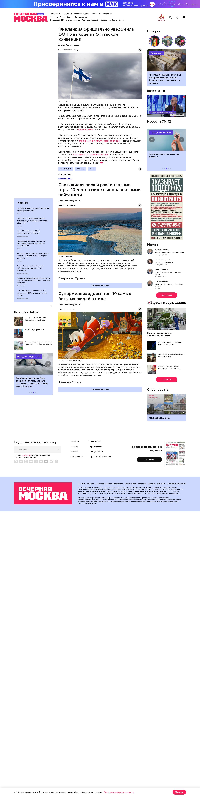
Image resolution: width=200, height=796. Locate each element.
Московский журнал (80, 14)
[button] (18, 363)
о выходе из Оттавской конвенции (90, 154)
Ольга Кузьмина (162, 281)
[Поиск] (170, 17)
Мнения (153, 244)
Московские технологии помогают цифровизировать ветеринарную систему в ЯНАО (31, 243)
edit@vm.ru (138, 493)
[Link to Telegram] (41, 461)
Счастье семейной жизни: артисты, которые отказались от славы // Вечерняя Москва (180, 41)
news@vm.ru (175, 493)
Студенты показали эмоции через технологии (170, 343)
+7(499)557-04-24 (113, 493)
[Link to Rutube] (51, 461)
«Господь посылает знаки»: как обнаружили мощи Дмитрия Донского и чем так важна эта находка (165, 79)
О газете (81, 483)
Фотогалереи (77, 457)
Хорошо (179, 792)
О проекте (167, 379)
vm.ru (123, 491)
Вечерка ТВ (55, 14)
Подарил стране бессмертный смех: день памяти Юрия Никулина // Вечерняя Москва (167, 41)
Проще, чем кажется (160, 132)
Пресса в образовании (102, 14)
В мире (76, 50)
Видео (70, 17)
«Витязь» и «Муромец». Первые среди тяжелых (171, 355)
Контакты (161, 483)
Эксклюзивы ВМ (57, 20)
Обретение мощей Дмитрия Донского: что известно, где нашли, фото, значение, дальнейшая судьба (166, 60)
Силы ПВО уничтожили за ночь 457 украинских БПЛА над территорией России (32, 293)
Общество (21, 286)
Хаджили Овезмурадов (69, 200)
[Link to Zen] (31, 461)
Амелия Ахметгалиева (68, 45)
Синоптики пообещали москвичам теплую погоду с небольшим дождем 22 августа (32, 220)
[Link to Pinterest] (56, 461)
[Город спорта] (161, 17)
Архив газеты (96, 446)
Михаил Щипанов (162, 250)
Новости (54, 17)
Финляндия (65, 169)
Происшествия (22, 236)
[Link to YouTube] (36, 461)
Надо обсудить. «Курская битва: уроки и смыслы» (166, 106)
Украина (80, 169)
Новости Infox (26, 312)
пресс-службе (85, 129)
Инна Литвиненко (162, 259)
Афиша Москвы (73, 20)
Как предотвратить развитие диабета (166, 140)
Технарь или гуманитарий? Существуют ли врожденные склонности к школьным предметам (33, 280)
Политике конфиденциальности (119, 792)
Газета (66, 14)
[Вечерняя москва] (43, 493)
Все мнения (167, 295)
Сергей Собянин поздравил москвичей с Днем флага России (33, 209)
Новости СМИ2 (65, 179)
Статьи (74, 446)
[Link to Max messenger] (16, 461)
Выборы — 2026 (117, 20)
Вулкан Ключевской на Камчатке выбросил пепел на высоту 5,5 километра (30, 268)
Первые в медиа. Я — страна (94, 20)
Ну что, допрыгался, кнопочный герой (169, 252)
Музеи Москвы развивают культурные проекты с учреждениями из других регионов (33, 255)
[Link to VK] (21, 461)
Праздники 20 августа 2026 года (33, 364)
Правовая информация (176, 483)
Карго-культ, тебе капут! (164, 262)
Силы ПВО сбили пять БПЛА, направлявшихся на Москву (28, 232)
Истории (154, 31)
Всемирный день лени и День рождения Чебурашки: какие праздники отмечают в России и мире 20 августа (32, 382)
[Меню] (184, 17)
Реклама (90, 483)
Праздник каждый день (29, 356)
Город (19, 214)
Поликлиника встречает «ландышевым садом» (159, 334)
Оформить (149, 459)
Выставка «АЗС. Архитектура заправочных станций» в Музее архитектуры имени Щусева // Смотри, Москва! (154, 41)
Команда (151, 483)
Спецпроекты (81, 17)
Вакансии (142, 483)
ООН (92, 169)
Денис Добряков (162, 269)
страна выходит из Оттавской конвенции (99, 140)
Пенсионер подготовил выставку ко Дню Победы (169, 367)
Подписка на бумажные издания (109, 483)
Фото (62, 17)
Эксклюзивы (156, 53)
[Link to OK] (26, 461)
